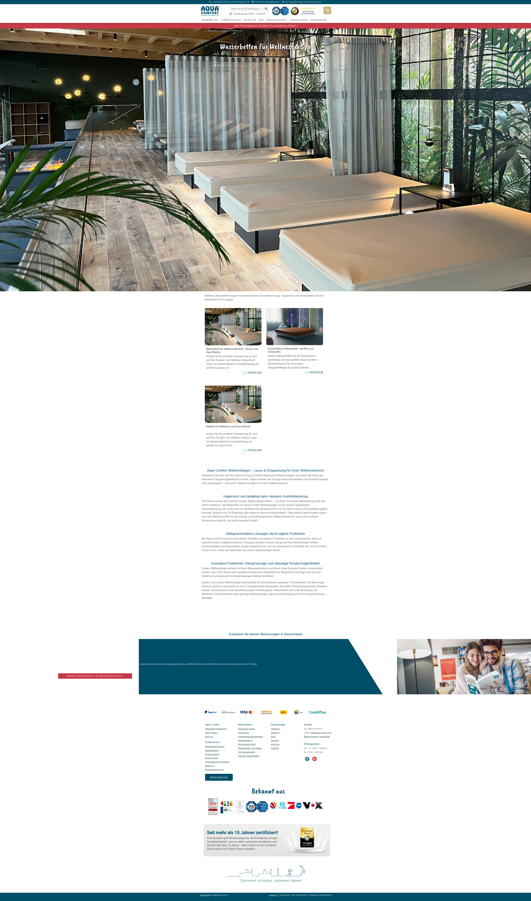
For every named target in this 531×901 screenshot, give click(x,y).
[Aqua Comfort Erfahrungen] (266, 856)
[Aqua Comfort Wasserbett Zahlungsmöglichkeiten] (264, 720)
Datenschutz (284, 895)
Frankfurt (275, 748)
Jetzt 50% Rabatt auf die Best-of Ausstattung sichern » (265, 25)
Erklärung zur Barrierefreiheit (320, 895)
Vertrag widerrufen (219, 777)
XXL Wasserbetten (246, 752)
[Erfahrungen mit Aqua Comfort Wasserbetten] (281, 11)
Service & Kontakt (276, 20)
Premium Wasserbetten (248, 756)
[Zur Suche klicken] (266, 9)
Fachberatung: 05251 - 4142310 (249, 13)
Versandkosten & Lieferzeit (217, 762)
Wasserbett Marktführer (216, 729)
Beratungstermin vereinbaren (317, 736)
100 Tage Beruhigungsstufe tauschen (303, 2)
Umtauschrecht (212, 754)
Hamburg (275, 733)
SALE (261, 20)
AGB (293, 895)
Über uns (209, 736)
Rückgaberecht (212, 750)
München (275, 744)
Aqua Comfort (205, 895)
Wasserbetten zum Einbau (250, 748)
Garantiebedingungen (215, 746)
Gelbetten (250, 20)
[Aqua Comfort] (210, 11)
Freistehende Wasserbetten (250, 736)
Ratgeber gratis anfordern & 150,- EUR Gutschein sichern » (95, 676)
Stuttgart (275, 740)
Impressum (273, 895)
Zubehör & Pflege (231, 20)
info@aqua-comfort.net (320, 733)
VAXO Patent (211, 733)
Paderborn (275, 729)
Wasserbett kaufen (246, 729)
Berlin (273, 736)
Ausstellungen (298, 20)
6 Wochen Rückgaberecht (267, 2)
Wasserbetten (209, 20)
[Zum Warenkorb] (326, 10)
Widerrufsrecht (302, 895)
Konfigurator (318, 20)
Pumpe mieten (211, 758)
